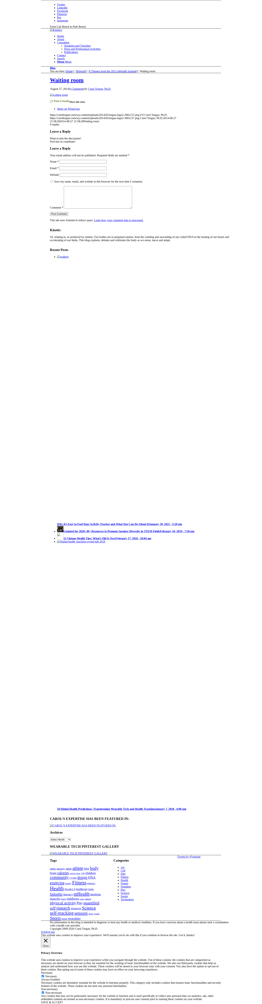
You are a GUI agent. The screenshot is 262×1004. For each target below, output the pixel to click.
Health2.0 (70, 889)
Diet (123, 873)
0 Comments (77, 88)
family (68, 883)
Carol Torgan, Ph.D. (99, 88)
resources (76, 908)
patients (88, 899)
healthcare (82, 889)
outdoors (73, 898)
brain (53, 873)
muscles (55, 898)
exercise (57, 882)
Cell (82, 873)
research (63, 908)
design (82, 877)
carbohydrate (75, 873)
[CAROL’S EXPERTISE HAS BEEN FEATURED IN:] (83, 825)
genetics (91, 883)
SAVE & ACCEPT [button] (52, 1002)
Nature (124, 883)
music (63, 899)
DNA (92, 877)
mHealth (82, 894)
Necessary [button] (47, 972)
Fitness (79, 882)
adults (53, 868)
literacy (68, 894)
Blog (52, 68)
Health (57, 888)
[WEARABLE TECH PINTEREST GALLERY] (79, 853)
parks (81, 899)
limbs (91, 889)
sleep (90, 913)
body (94, 868)
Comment (56, 207)
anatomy (60, 868)
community (59, 877)
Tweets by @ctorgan (189, 856)
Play (80, 903)
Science (89, 907)
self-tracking (62, 913)
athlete (77, 868)
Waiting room (67, 80)
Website (54, 174)
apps (69, 868)
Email (54, 168)
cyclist (73, 877)
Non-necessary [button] (49, 989)
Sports (55, 918)
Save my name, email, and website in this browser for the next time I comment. (98, 181)
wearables (74, 918)
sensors (81, 913)
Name (54, 161)
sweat (64, 918)
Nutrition (126, 886)
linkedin (56, 894)
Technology (127, 899)
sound (96, 914)
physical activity (63, 903)
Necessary (51, 976)
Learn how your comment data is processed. (118, 220)
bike (86, 868)
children (90, 873)
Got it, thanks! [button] (187, 935)
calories (63, 873)
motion (95, 894)
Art (122, 867)
